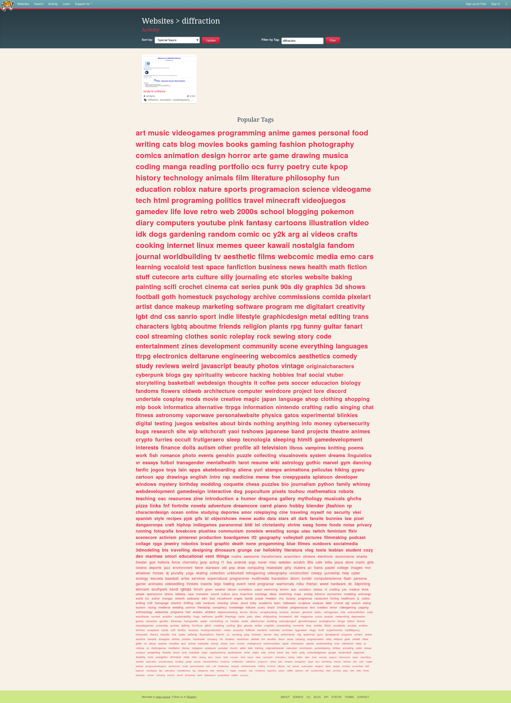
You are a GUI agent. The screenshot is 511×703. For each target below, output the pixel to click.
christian (282, 607)
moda (193, 399)
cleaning (222, 603)
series (250, 286)
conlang (237, 634)
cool (142, 336)
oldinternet (347, 643)
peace (281, 670)
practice (186, 639)
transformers (271, 556)
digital (144, 423)
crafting (312, 407)
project (302, 391)
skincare (142, 589)
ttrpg (143, 355)
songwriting (154, 652)
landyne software (154, 91)
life (175, 211)
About (285, 697)
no (329, 512)
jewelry (171, 543)
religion (255, 326)
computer (250, 391)
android (240, 562)
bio (285, 483)
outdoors (322, 543)
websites (206, 423)
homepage (161, 603)
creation (322, 607)
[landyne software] (169, 71)
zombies (346, 666)
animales (155, 583)
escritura (140, 639)
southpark (159, 589)
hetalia (235, 621)
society (352, 625)
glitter (139, 643)
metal (318, 316)
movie (210, 399)
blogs (173, 374)
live (174, 634)
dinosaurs (225, 550)
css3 (361, 661)
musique (140, 652)
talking (185, 625)
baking (341, 276)
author (156, 598)
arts (188, 276)
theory (154, 634)
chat (368, 407)
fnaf (301, 374)
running (144, 531)
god (152, 562)
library (254, 612)
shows (355, 286)
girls (370, 562)
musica (335, 155)
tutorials (275, 630)
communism (231, 531)
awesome (251, 556)
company (212, 639)
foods (335, 525)
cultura (225, 594)
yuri (258, 469)
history (148, 177)
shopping (357, 399)
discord (337, 391)
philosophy (305, 177)
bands (249, 598)
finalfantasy (223, 666)
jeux (317, 661)
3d (339, 286)
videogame (351, 188)
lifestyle (248, 316)
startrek (255, 639)
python (326, 483)
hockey (291, 598)
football (147, 296)
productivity (357, 666)
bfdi (249, 525)
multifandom (237, 661)
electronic (325, 556)
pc (310, 567)
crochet (190, 286)
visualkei (140, 661)
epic (293, 589)
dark (302, 518)
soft (173, 630)
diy (298, 286)
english (198, 476)
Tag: (270, 39)
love (190, 211)
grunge (245, 550)
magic (251, 399)
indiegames (205, 525)
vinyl (336, 643)
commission (305, 648)
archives (287, 630)
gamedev (152, 211)
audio (259, 518)
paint (199, 675)
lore (319, 391)
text (312, 607)
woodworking (317, 670)
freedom (271, 598)
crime (247, 652)
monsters (202, 594)
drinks (366, 670)
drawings (177, 476)
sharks (362, 556)
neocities (174, 643)
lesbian (336, 550)
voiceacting (283, 625)
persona (360, 578)
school (272, 211)
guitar (333, 326)
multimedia (260, 578)
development (220, 345)
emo (348, 256)
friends (230, 326)
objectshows (224, 518)
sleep (234, 439)
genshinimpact (307, 621)
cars (366, 256)
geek (347, 639)
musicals (334, 498)
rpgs (157, 543)
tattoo (351, 621)
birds (244, 423)
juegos (184, 423)
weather (220, 589)
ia (365, 643)
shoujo (214, 643)
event (241, 583)
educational (191, 556)
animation (181, 155)
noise (349, 525)
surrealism (245, 589)
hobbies (283, 374)
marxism (234, 657)
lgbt (142, 316)
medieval (164, 607)
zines (189, 345)
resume (259, 462)
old (224, 567)
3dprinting (362, 583)
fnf (166, 505)
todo (250, 648)
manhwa (154, 556)
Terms (349, 697)
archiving (160, 675)
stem (210, 657)
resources (179, 498)
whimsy (361, 483)
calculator (291, 648)
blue (291, 543)
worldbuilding (187, 256)
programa (177, 612)
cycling (230, 625)
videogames (193, 132)
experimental (318, 415)
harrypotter (191, 621)
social (316, 374)
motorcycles (307, 666)
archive (264, 296)
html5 (305, 439)
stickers (309, 556)
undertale (148, 399)
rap (226, 476)
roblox (184, 188)
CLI (309, 697)
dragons (267, 498)
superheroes (335, 630)
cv (226, 621)
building (272, 621)
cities (328, 670)
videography (277, 572)
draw (241, 567)
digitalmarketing (228, 612)
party (302, 652)
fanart (353, 326)
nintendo (287, 407)
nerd (251, 583)
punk (270, 286)
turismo (284, 612)
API (326, 697)
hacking (260, 374)
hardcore (209, 603)
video (359, 222)
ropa (191, 594)
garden (163, 621)
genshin (225, 455)
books (237, 143)
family (343, 483)
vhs (281, 598)
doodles (271, 639)
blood (176, 652)
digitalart (320, 306)
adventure (219, 505)
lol (257, 525)
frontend (271, 666)
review (368, 634)
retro (209, 211)
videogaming (347, 607)
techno (284, 589)
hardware (338, 583)
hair (188, 612)
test (198, 266)
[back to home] (7, 5)
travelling (180, 550)
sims (184, 652)
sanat (290, 639)
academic (339, 625)
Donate (298, 697)
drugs (341, 621)
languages (352, 345)
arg (294, 233)
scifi (169, 286)
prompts (337, 670)
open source (163, 697)
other (225, 447)
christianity (273, 525)
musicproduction (211, 630)
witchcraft (213, 431)
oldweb (191, 391)
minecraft (283, 200)
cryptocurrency (218, 652)
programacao (299, 607)
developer (346, 476)
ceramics (151, 621)
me (299, 306)
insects (206, 583)
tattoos (318, 589)
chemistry (190, 562)
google (332, 652)
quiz (183, 643)
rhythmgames (158, 648)
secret (180, 675)
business (272, 266)
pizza (142, 505)
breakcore (186, 531)
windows (146, 483)
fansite (317, 518)
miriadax (288, 661)
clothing (331, 399)
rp (349, 505)
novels (198, 505)
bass (314, 657)
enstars (198, 612)
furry (275, 166)
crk (221, 639)
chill (149, 603)
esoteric (262, 630)
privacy (364, 525)
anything (287, 423)
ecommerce (344, 556)
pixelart (359, 296)
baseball (172, 578)
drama (168, 594)
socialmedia (345, 543)
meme (262, 476)
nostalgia (308, 245)
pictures (313, 537)
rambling (179, 661)
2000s (247, 211)
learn (277, 603)
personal (334, 132)
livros (176, 562)
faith (367, 666)
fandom (340, 245)
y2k (279, 233)
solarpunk (210, 648)
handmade (199, 639)
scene (289, 345)
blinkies (347, 415)
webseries (161, 612)
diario (328, 666)
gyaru (358, 469)
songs (292, 531)
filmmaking (335, 537)
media (327, 256)
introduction (219, 498)
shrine (293, 525)
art (141, 132)
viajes (255, 652)
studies (336, 666)
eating (367, 603)
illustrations (207, 634)
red (288, 666)
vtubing (202, 657)
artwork (180, 598)
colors (366, 598)
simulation (165, 99)
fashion (292, 143)
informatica (178, 407)
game (279, 155)
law (348, 518)
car (257, 550)
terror (333, 607)
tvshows (252, 431)
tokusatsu (140, 675)
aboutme (203, 326)
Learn (66, 4)
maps (297, 594)
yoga (190, 572)
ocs (258, 166)
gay (187, 374)
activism (167, 537)
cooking (150, 245)
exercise (323, 657)
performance (288, 634)
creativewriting (324, 643)
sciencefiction (356, 612)
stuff (143, 276)
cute (320, 166)
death (238, 543)
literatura (293, 550)
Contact (363, 697)
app (160, 476)
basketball (181, 382)
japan (269, 399)
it (255, 382)
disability (140, 657)
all (256, 447)
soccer (300, 382)
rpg (296, 326)
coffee (267, 382)
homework (285, 616)
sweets (310, 643)
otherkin (176, 603)
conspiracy (220, 607)
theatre (340, 431)
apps (194, 469)
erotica (363, 625)
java (235, 594)
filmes (304, 543)
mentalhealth (221, 462)
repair (310, 661)
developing (152, 670)
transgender (190, 462)
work (141, 455)
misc (272, 562)
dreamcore (245, 505)
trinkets (192, 583)
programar (265, 583)
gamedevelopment (338, 439)
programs (347, 634)
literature (267, 177)
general (307, 612)
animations (296, 469)
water (203, 621)
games (304, 132)
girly (288, 567)
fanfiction (241, 266)
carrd (266, 505)
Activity (53, 4)
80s (310, 562)
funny (312, 326)
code (323, 336)
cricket (338, 603)
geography (270, 537)
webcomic (296, 256)
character (142, 634)
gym (345, 462)
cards (164, 630)
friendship (204, 607)
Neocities (147, 697)
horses (158, 572)
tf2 (254, 537)
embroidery (280, 657)
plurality (177, 572)
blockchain (243, 639)
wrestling (274, 531)
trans (361, 316)
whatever (143, 572)
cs (148, 648)
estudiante (142, 616)
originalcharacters (330, 366)
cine (283, 512)
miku (300, 583)
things (222, 556)
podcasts (193, 598)
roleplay (242, 336)
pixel (359, 518)
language (291, 399)
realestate (274, 567)
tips (160, 670)
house (218, 657)
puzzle (244, 455)
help (345, 572)
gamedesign (191, 491)
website (317, 276)
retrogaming (255, 572)
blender (315, 505)
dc (350, 583)
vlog (309, 550)
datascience (210, 675)
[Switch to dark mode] (506, 4)
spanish (144, 518)
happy (233, 670)
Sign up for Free (476, 4)
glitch (208, 625)
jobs (212, 670)
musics (241, 643)
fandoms (147, 391)
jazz (167, 567)
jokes (345, 670)
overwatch (268, 657)
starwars (212, 567)
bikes (365, 639)
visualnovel (224, 598)
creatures (224, 661)
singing (350, 407)
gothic (313, 462)
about (227, 423)
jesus (339, 562)
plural (244, 603)
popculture (257, 491)
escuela (157, 578)
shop (311, 399)
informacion (297, 643)
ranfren (150, 675)
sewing (284, 336)
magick (369, 661)
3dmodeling (148, 550)
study (144, 365)
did (296, 616)
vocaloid (176, 266)
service (190, 607)
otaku (317, 612)
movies (211, 143)
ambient (210, 612)
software (249, 306)
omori (171, 556)
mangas (167, 598)
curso (318, 616)
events (205, 455)
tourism (141, 607)
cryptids (269, 625)
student (353, 550)
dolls (188, 447)
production (210, 537)
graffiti (219, 616)
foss (308, 625)
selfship (192, 634)
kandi (174, 589)
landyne (150, 95)
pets (283, 382)
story (306, 336)
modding (211, 483)
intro (215, 476)
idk (141, 233)
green (209, 589)
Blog (317, 697)
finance (170, 447)
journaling (251, 276)
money (323, 423)
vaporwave (200, 415)
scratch (299, 562)
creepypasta (296, 476)
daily (328, 639)
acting (214, 562)
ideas (273, 594)
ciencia (296, 666)
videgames (203, 670)
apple (285, 643)
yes (344, 589)
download (244, 675)
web (227, 211)
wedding (177, 607)
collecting (265, 455)
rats (343, 612)
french (220, 634)
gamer (141, 583)
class (204, 652)
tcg (194, 670)
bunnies (334, 518)
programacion (275, 188)
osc (162, 498)
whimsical (175, 657)
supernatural (217, 578)
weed (324, 583)
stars (283, 518)
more (150, 657)
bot (263, 639)
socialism (305, 589)
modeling (350, 594)
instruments (344, 657)
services (198, 578)
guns (320, 634)
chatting (334, 589)
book (154, 407)
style (159, 518)
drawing (305, 155)
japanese (277, 431)
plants (278, 326)
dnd (156, 316)
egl (347, 603)
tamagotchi (300, 661)
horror (239, 155)
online (192, 512)
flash (347, 578)
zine (198, 498)
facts (243, 657)
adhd (243, 648)
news (297, 266)
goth (169, 296)
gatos (291, 415)
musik (185, 666)
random (222, 233)
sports (235, 188)
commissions (299, 296)
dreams (336, 455)
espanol (333, 657)
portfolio (234, 166)
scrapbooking (268, 612)
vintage (292, 365)
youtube (211, 222)
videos (323, 233)
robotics (189, 543)
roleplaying (265, 512)
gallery (287, 498)
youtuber (223, 648)
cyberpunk (149, 374)
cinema (216, 286)
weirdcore (278, 391)
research (162, 431)
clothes (196, 336)
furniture (197, 625)
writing (148, 143)
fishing (334, 598)
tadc (208, 666)
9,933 (192, 95)
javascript (216, 365)
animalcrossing (166, 661)
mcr (368, 567)
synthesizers (235, 652)
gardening (187, 233)
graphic (222, 543)
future (280, 652)
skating (201, 572)
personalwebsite (237, 415)
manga (175, 166)
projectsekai (223, 675)
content (358, 634)
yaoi (233, 431)
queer (255, 245)
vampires (315, 447)
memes (229, 245)
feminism (336, 531)
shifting (261, 666)
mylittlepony (352, 630)
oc (266, 233)
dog (238, 491)
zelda (186, 657)
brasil (206, 543)
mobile (318, 625)
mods (244, 621)
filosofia (166, 652)
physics (272, 415)
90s (285, 286)
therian (311, 583)
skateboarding (219, 469)
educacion (325, 382)
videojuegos (324, 200)
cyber (355, 572)
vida (198, 603)
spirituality (209, 374)
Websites (23, 4)
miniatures (260, 670)
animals (219, 177)
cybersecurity (352, 423)
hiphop (184, 525)
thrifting (188, 603)
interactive (219, 491)
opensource (154, 594)
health (317, 266)
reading (202, 166)
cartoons (291, 222)
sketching (285, 594)
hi (326, 589)
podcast (357, 537)
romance (170, 455)
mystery (168, 483)
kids (276, 634)
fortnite (180, 505)
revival (367, 648)
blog (188, 143)
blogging (302, 211)
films (266, 256)
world (139, 598)
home (321, 525)
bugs (142, 431)
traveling (299, 512)
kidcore (250, 607)
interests (147, 447)
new (263, 652)
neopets (235, 666)
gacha (140, 621)
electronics (170, 355)
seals (182, 634)
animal (192, 643)
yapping (363, 607)
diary (145, 222)
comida (333, 296)
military (336, 648)
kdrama (320, 594)
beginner (140, 670)
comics (148, 155)
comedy (345, 355)
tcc (147, 598)
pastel (330, 567)
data (271, 518)
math (337, 266)
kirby (253, 603)
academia (265, 603)
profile (242, 447)
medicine (243, 476)
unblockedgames (316, 652)
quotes (174, 625)
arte (260, 155)
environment (182, 567)
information (258, 407)
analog (308, 594)
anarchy (238, 630)
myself (317, 512)
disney (185, 648)
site (181, 431)
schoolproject (287, 621)
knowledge (236, 607)
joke (280, 661)
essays (150, 462)
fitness (144, 415)
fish (153, 455)
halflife (290, 670)
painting (148, 286)
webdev (285, 562)
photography (331, 143)
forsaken (230, 639)
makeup (187, 306)
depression (358, 616)
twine (199, 567)
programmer (239, 578)
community (260, 345)
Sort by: (147, 39)
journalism (303, 483)
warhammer (174, 666)
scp (287, 652)
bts (165, 550)
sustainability (183, 616)
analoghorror (327, 621)
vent (209, 556)
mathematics (321, 491)
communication (271, 643)
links (155, 505)
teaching (145, 498)
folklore (250, 630)
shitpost (338, 639)
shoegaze (164, 639)
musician (242, 670)
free (276, 476)
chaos (224, 643)
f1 (222, 562)
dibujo (152, 643)
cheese (337, 661)
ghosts (248, 625)
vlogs (312, 630)
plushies (207, 531)
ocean (177, 512)
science (316, 188)
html (161, 200)
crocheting (216, 621)
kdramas (176, 621)
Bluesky (192, 697)
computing (256, 567)
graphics (319, 286)
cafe (319, 562)
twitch (319, 531)
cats (169, 143)
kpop (339, 166)
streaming (167, 336)
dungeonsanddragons (155, 666)
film (242, 177)
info (307, 423)
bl (207, 518)
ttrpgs (233, 407)
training (259, 648)
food (360, 132)
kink (355, 661)
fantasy (259, 222)
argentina (271, 670)
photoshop (190, 675)
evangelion (162, 657)
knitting (337, 447)
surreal (155, 616)
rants (241, 616)
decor (281, 639)
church (234, 648)
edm (204, 598)
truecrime (246, 594)
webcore (236, 374)
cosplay (173, 399)
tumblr (307, 578)
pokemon (337, 211)
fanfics (182, 630)
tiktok (365, 589)
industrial (194, 652)
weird (190, 365)
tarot (243, 462)
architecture (219, 391)
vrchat (271, 652)
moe (232, 643)
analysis (318, 603)
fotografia (163, 531)
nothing (264, 423)
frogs (196, 616)
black (258, 657)
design (213, 155)
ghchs (354, 498)
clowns (141, 567)
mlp (141, 407)
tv (217, 256)
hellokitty (272, 550)
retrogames (331, 612)
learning (148, 266)
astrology (293, 462)
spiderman (309, 634)
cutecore (165, 276)
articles (176, 639)
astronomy (169, 415)
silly (226, 276)
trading (228, 583)
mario (360, 562)
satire (359, 648)
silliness (281, 666)
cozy (368, 550)
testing (163, 423)
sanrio (187, 316)
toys (171, 469)
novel (262, 562)
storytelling (151, 382)
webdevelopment (155, 491)
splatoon (323, 476)
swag (308, 525)
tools (321, 550)
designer (319, 666)
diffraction (153, 99)
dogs (158, 233)
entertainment (157, 345)
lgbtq (179, 326)
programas (305, 598)
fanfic (142, 469)
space (215, 266)
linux (205, 245)
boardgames (236, 537)
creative (231, 399)
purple (259, 598)
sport (208, 316)
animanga (364, 594)
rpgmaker (301, 630)
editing (339, 316)
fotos (225, 657)
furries (163, 439)
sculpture (304, 603)
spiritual (139, 666)
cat (234, 286)
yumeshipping (322, 648)
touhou (296, 491)
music (158, 132)
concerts (298, 625)
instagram (197, 648)
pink (236, 222)
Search (39, 4)
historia (163, 562)
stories (291, 276)
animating (348, 648)
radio (331, 407)
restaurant (321, 598)
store (349, 562)
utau (305, 531)
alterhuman (258, 621)
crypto (144, 439)
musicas (193, 630)
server (268, 634)
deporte (155, 567)
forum (198, 589)
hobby (296, 505)
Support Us (82, 4)
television (274, 447)
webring (220, 670)
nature (210, 188)
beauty (244, 365)
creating (219, 625)
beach (250, 657)
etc (274, 276)
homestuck (195, 296)
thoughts (240, 382)
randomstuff (344, 652)
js (358, 598)
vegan (355, 657)
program (278, 306)
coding (148, 166)
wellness (207, 616)
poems (355, 447)
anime (279, 132)
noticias (140, 648)
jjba (239, 625)
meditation (174, 648)
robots (346, 491)
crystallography (181, 99)
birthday (188, 483)
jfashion (335, 505)
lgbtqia (186, 589)
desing (291, 657)
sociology (261, 594)
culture (207, 276)
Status (337, 697)
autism (206, 447)
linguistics (359, 455)
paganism (359, 652)
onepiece (153, 630)
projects (317, 431)
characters (152, 326)
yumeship (332, 572)
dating (273, 661)
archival (170, 675)
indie (226, 316)
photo (189, 455)
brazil (270, 607)
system (318, 455)
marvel (330, 462)
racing (152, 607)
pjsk (188, 518)
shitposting (270, 616)
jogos (157, 469)
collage (143, 543)
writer (258, 625)
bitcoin (232, 589)
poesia (329, 616)
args (252, 562)
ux (228, 634)
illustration (328, 222)
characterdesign (152, 512)
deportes (230, 512)
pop (232, 567)
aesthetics (314, 355)
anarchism (292, 556)
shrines (140, 630)
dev (139, 556)
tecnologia (256, 439)
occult (183, 439)
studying (210, 512)
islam (307, 657)
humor (248, 498)
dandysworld (332, 634)
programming (242, 132)
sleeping (284, 439)
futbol (167, 462)
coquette (234, 483)
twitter (300, 657)
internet (180, 245)
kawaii (278, 245)
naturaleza (170, 670)
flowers (170, 391)
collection (217, 572)
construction (299, 572)
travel (253, 200)
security (342, 512)
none (251, 543)
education (153, 188)
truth (321, 630)
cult (214, 666)
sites (258, 616)
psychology (233, 296)
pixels (279, 491)
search (356, 603)
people (140, 594)
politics (229, 200)
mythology (310, 498)
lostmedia (203, 643)
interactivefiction (210, 661)
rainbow (347, 661)
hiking (342, 469)
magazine (307, 616)
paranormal (230, 525)
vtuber (335, 374)
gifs (198, 518)
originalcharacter (275, 648)
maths (236, 556)
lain (182, 469)
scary (261, 607)
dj (167, 572)
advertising (365, 657)
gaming (264, 143)
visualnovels (293, 455)
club (251, 670)
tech (143, 200)
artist (144, 306)
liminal (361, 621)
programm (263, 661)
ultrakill (356, 639)
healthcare (348, 598)
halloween (289, 603)
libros (296, 447)
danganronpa (149, 525)
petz (250, 616)
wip (192, 431)
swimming (270, 589)
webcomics (278, 355)
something (327, 661)
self (307, 670)
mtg (299, 634)
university (162, 625)
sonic (218, 336)
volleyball (293, 537)
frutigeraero (208, 439)
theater (141, 562)
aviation (167, 616)
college (343, 567)
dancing (362, 462)
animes (360, 431)
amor (246, 512)
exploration (151, 661)
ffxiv (353, 531)
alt (293, 518)
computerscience (327, 578)
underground (254, 643)
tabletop (180, 594)
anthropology (144, 612)
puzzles (270, 483)
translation (279, 578)
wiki (275, 462)
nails (370, 612)
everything (316, 345)
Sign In (495, 4)
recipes (173, 518)
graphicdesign (285, 316)
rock (264, 336)
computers (175, 222)
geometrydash (197, 666)
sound (215, 594)
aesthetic (239, 256)
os (145, 643)
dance (163, 306)
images (356, 567)
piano (280, 505)
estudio (165, 634)
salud (258, 589)
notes (227, 630)
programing (192, 200)
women (295, 612)
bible (329, 603)
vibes (358, 643)
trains (318, 567)
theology (230, 616)
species (162, 643)
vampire (152, 639)
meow (245, 518)
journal (148, 256)
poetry (298, 166)
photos (268, 365)
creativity (350, 306)
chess (252, 483)
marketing (218, 306)
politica (235, 675)
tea (229, 562)
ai (305, 233)
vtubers (299, 567)
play (247, 634)
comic (248, 233)
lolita (328, 562)
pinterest (188, 537)
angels (238, 598)
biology (351, 382)
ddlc (352, 670)
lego (217, 583)
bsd (212, 598)
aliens (245, 469)
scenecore (146, 537)
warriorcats (285, 583)
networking (342, 616)
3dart (327, 625)
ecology (142, 578)
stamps (273, 469)
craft (169, 525)
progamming (271, 543)
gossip (189, 661)
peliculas (322, 469)
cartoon (144, 476)
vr (138, 462)
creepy (316, 572)
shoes (234, 603)
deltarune (204, 355)
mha (194, 657)
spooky (197, 661)
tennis (244, 612)
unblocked (235, 572)
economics (334, 594)
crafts (347, 233)
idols (294, 652)
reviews (167, 365)
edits (359, 670)
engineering (240, 355)
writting (140, 603)
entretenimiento (248, 666)
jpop (203, 562)
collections (250, 661)
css (169, 316)
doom (294, 578)
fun (333, 177)
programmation (315, 639)
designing (202, 550)
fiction (357, 266)
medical (354, 589)
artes (185, 578)
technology (183, 177)
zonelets (254, 531)
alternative (209, 407)
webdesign (211, 382)
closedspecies (144, 625)
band (298, 431)
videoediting (174, 583)
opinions (299, 670)
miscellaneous (183, 670)
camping (300, 639)
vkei (357, 512)
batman (256, 634)
